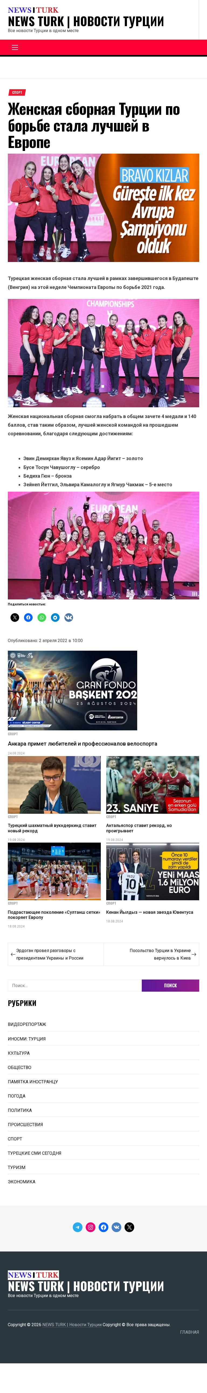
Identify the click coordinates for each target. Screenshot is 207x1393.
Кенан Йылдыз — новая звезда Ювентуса (149, 912)
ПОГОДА (16, 1096)
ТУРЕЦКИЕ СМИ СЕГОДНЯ (34, 1153)
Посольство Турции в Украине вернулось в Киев (160, 954)
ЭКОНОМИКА (21, 1181)
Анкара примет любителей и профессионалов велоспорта (82, 743)
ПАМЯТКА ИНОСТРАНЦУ (33, 1081)
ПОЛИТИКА (20, 1110)
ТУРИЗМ (16, 1167)
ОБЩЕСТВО (19, 1067)
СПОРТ (17, 92)
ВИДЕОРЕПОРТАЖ (27, 1024)
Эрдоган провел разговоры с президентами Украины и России (49, 954)
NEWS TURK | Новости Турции (86, 21)
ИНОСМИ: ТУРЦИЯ (27, 1039)
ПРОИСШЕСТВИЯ (25, 1124)
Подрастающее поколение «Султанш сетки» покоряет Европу (54, 915)
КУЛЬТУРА (19, 1053)
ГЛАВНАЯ (189, 1332)
